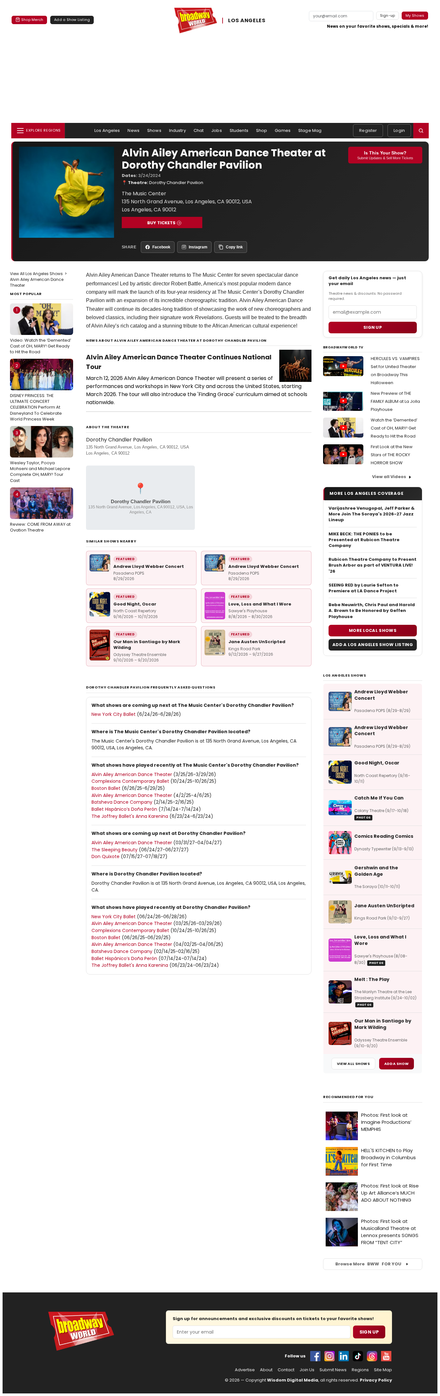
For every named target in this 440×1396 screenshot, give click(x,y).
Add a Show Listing (72, 19)
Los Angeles (107, 130)
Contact (286, 1370)
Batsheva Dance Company (121, 802)
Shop (261, 130)
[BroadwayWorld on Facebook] (315, 1356)
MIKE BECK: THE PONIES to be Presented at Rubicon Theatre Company (364, 540)
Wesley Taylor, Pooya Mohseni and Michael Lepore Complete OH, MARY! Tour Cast (40, 457)
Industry (177, 130)
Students (239, 130)
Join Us (307, 1370)
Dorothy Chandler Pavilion (176, 183)
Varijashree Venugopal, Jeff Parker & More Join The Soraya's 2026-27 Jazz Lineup (372, 514)
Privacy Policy (376, 1380)
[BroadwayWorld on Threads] (372, 1356)
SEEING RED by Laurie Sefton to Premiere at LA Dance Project (363, 588)
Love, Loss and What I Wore (259, 604)
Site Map (383, 1370)
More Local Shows (373, 630)
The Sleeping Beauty (114, 849)
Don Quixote (105, 856)
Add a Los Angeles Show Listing (372, 645)
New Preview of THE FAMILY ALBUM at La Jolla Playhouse (395, 401)
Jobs (216, 130)
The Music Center (212, 275)
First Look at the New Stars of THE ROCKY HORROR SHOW (392, 455)
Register (368, 130)
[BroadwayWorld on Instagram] (329, 1356)
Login (399, 130)
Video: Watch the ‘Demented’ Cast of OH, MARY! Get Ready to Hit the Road (40, 331)
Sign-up (387, 15)
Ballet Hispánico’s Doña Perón (124, 809)
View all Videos (389, 477)
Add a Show (396, 1063)
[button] (421, 130)
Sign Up (369, 1332)
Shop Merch (32, 19)
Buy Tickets (161, 223)
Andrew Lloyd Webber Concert (148, 566)
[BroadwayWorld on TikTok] (358, 1356)
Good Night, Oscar (134, 604)
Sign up (372, 327)
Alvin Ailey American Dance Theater (127, 275)
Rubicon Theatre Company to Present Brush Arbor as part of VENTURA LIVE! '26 (372, 565)
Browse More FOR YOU (368, 1264)
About (266, 1370)
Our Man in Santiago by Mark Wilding (146, 645)
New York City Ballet (114, 714)
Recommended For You (348, 1097)
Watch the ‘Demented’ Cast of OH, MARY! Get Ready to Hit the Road (394, 428)
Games (283, 130)
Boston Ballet (105, 788)
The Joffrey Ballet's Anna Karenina (129, 816)
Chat (199, 130)
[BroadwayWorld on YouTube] (386, 1356)
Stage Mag (309, 130)
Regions (360, 1370)
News (133, 130)
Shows (154, 130)
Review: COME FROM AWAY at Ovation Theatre (40, 512)
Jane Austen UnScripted (256, 642)
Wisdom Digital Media (292, 1380)
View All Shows (353, 1063)
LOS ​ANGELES (246, 20)
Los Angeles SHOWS (344, 675)
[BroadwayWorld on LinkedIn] (343, 1356)
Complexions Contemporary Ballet (130, 781)
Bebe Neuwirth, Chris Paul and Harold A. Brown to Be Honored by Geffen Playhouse (372, 610)
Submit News (333, 1370)
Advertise (245, 1370)
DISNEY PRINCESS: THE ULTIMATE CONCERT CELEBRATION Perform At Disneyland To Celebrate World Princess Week (36, 392)
